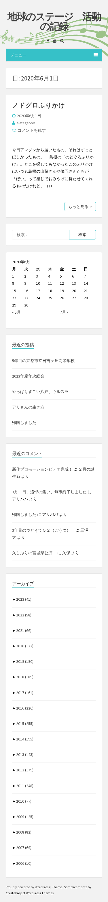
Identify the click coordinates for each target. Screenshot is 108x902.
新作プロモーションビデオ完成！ (42, 469)
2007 (23, 847)
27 (74, 297)
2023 (23, 599)
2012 (24, 770)
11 (50, 283)
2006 (23, 863)
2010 (23, 801)
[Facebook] (46, 40)
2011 (24, 785)
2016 (24, 708)
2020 (24, 646)
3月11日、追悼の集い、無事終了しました (49, 491)
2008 (23, 832)
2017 (24, 692)
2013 (24, 754)
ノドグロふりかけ (38, 105)
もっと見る (78, 206)
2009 (24, 816)
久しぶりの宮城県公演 (34, 552)
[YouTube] (53, 40)
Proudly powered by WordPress (28, 887)
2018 (24, 676)
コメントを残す (32, 130)
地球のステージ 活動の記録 (54, 21)
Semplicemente (75, 887)
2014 (24, 739)
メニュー (18, 55)
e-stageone (25, 122)
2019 (24, 661)
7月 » (64, 312)
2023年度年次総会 (28, 376)
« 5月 (16, 312)
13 (74, 283)
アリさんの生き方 (28, 407)
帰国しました (24, 422)
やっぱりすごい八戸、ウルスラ (40, 391)
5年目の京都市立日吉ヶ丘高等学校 (43, 360)
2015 (24, 723)
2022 (23, 615)
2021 (23, 630)
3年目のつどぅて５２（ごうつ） (43, 530)
